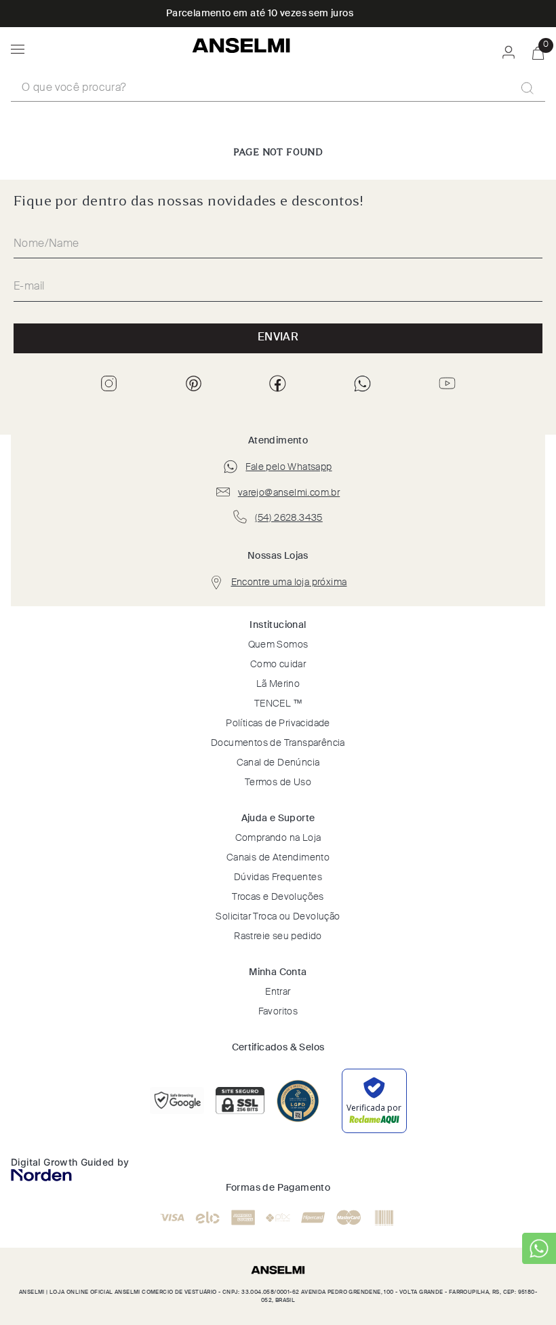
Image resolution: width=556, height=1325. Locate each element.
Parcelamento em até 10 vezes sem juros (259, 13)
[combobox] (278, 89)
